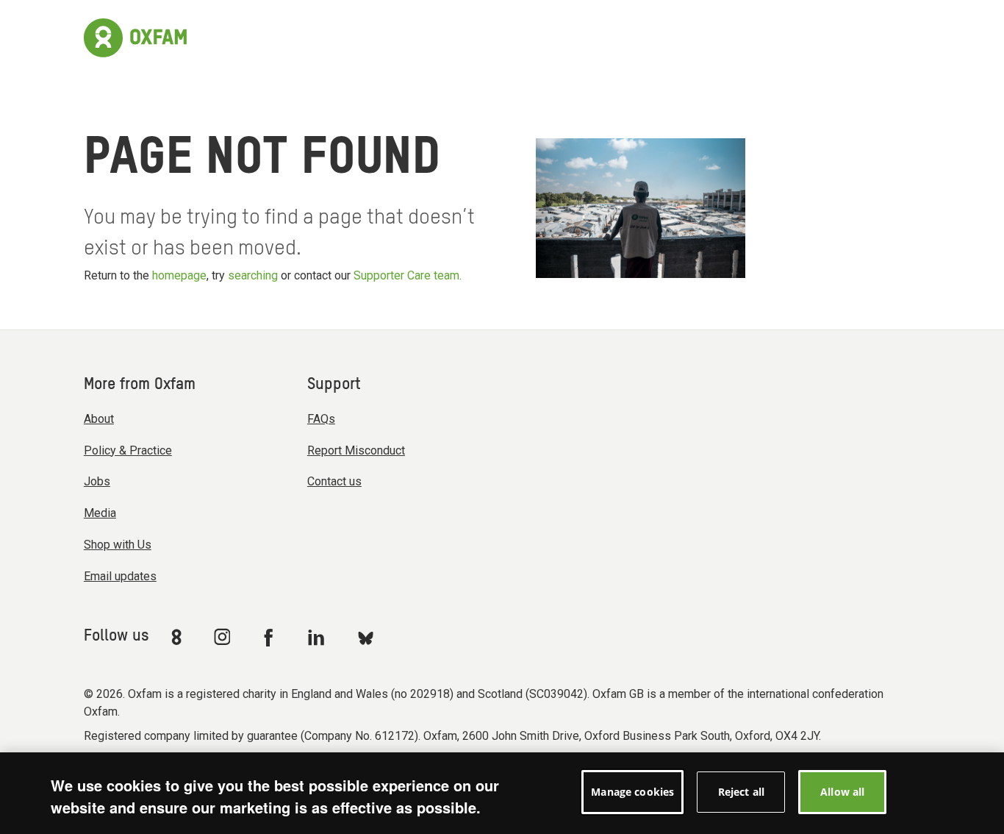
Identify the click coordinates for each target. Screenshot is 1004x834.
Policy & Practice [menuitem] (128, 450)
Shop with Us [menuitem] (117, 545)
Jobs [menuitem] (97, 481)
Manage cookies (632, 792)
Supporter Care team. (408, 275)
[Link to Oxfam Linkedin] (318, 637)
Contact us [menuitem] (334, 481)
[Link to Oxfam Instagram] (222, 636)
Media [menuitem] (100, 513)
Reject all (741, 792)
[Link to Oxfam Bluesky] (365, 637)
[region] (502, 793)
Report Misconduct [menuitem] (356, 450)
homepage (179, 275)
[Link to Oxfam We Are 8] (179, 637)
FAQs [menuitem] (321, 419)
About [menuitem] (99, 419)
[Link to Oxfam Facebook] (270, 637)
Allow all (842, 792)
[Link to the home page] (135, 36)
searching (253, 275)
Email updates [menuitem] (120, 576)
